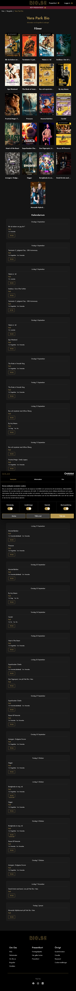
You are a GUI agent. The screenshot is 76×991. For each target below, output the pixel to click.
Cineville (57, 955)
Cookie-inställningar (61, 962)
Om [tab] (63, 479)
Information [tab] (38, 479)
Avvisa (14, 516)
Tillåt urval (38, 516)
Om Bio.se (12, 959)
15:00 (11, 626)
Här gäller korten (37, 955)
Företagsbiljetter (37, 952)
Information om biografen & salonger (38, 23)
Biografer (10, 11)
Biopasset (58, 959)
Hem (2, 11)
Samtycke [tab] (13, 479)
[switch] (28, 508)
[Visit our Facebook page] (33, 985)
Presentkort (35, 959)
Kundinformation (60, 952)
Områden (12, 966)
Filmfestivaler (13, 955)
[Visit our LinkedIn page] (43, 985)
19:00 (12, 235)
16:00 (12, 283)
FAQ (10, 952)
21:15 (11, 310)
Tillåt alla (62, 516)
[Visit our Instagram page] (38, 985)
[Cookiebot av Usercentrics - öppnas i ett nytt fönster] (66, 474)
